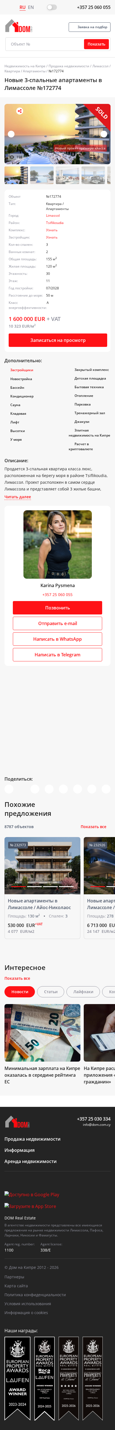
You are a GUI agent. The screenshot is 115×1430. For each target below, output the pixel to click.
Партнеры (14, 1276)
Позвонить (57, 608)
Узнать (52, 230)
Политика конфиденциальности (35, 1294)
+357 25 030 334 (94, 1119)
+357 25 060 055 (94, 7)
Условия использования (27, 1303)
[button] (103, 134)
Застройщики (21, 370)
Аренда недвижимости (30, 1161)
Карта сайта (16, 1285)
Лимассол (100, 66)
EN (31, 7)
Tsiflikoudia (55, 222)
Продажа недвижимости (69, 66)
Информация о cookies (26, 1312)
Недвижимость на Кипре (24, 66)
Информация (19, 1150)
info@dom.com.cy (97, 1124)
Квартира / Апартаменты (24, 71)
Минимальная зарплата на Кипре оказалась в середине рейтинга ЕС (42, 1075)
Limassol (53, 215)
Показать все (93, 826)
